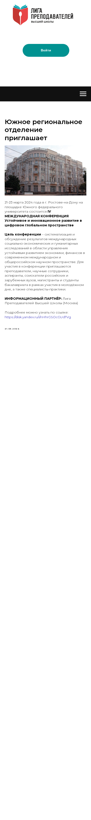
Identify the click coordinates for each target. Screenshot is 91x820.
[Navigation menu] (83, 94)
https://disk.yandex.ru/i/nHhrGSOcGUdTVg (38, 317)
